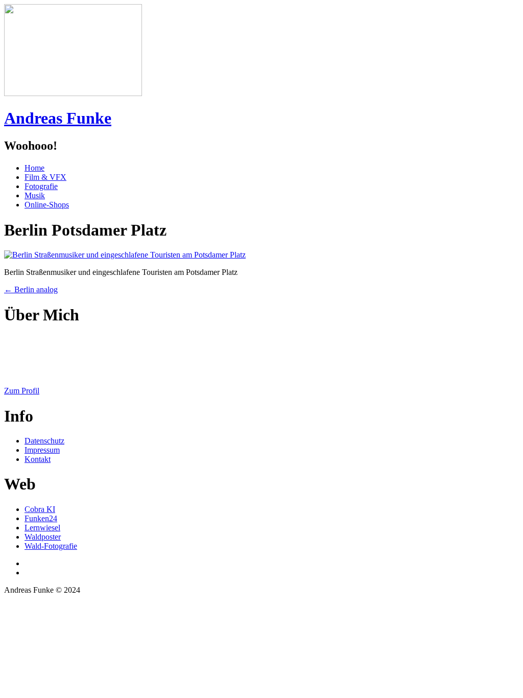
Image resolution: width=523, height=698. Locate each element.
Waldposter (43, 536)
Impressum (42, 450)
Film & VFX (45, 177)
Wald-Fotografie (51, 546)
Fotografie (41, 186)
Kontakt (38, 459)
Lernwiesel (42, 527)
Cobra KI (40, 509)
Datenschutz (44, 440)
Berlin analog (31, 289)
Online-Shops (47, 204)
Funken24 (41, 518)
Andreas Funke (57, 118)
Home (34, 168)
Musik (35, 195)
